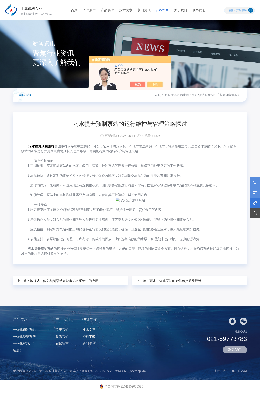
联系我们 (198, 10)
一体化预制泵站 (24, 329)
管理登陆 (121, 371)
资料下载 (88, 336)
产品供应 (107, 10)
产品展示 (89, 10)
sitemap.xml (138, 371)
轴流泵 (18, 350)
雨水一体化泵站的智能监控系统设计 (176, 281)
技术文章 (125, 10)
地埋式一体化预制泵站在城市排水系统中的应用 (64, 281)
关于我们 (180, 10)
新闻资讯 (144, 10)
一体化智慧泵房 (24, 336)
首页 (74, 10)
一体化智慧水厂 (24, 343)
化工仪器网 (239, 371)
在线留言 (162, 10)
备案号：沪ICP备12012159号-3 (91, 371)
